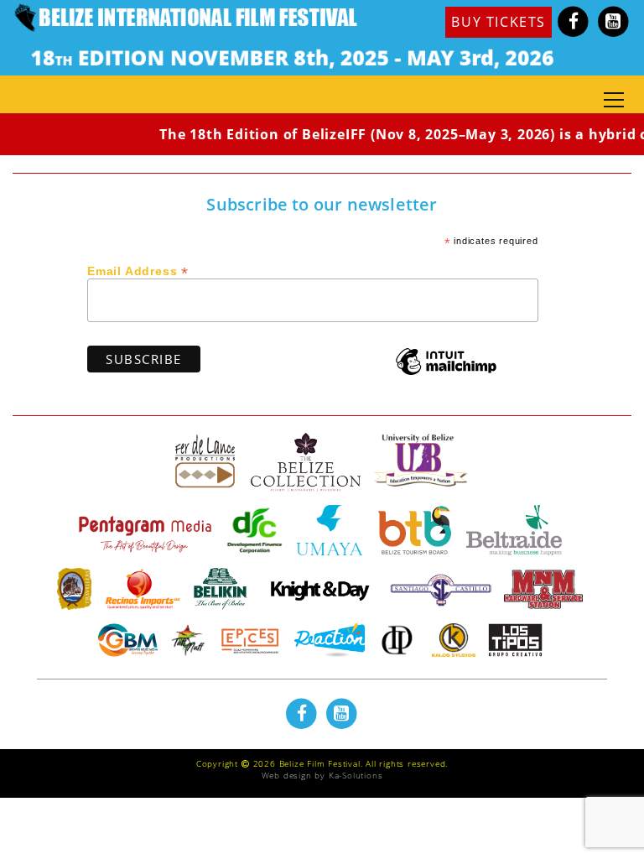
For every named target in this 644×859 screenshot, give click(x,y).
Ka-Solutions (356, 775)
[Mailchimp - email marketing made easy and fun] (446, 374)
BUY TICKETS (498, 22)
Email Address (138, 270)
